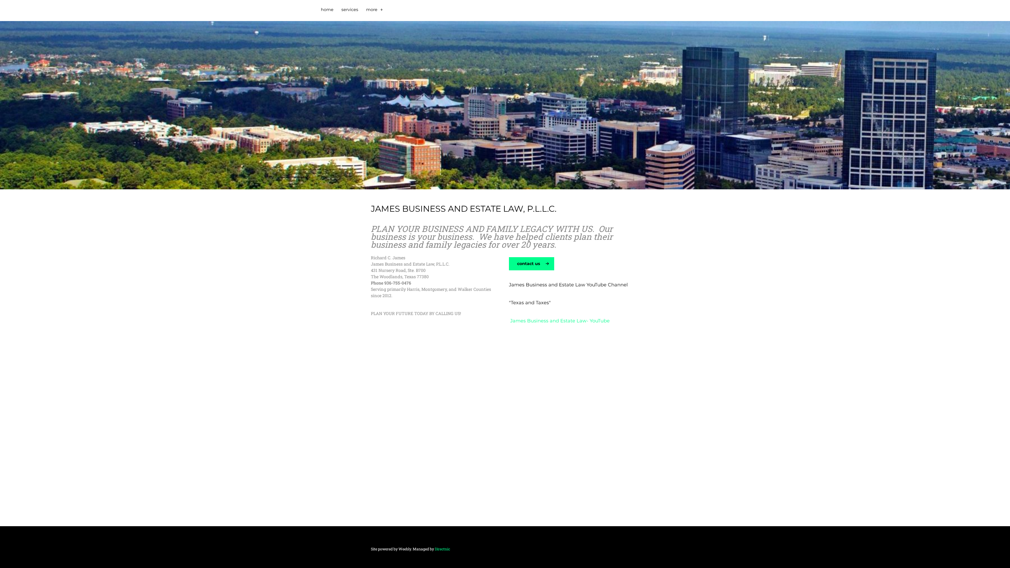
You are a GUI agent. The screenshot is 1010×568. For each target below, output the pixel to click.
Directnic (442, 548)
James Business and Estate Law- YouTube (559, 321)
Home (327, 9)
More (371, 9)
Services (349, 9)
